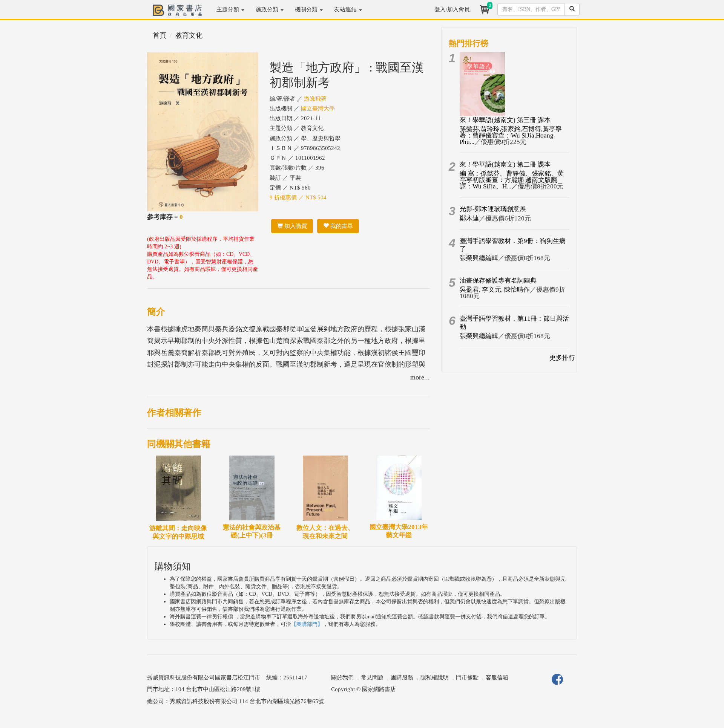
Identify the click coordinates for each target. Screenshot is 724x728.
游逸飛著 (315, 99)
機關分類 (307, 9)
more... (420, 377)
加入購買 (295, 226)
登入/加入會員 (452, 9)
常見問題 (372, 677)
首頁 (159, 35)
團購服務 (402, 677)
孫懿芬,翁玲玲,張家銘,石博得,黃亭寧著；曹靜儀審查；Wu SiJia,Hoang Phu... (511, 135)
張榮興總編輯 (479, 258)
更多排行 (562, 357)
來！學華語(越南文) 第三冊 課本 (505, 120)
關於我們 (342, 677)
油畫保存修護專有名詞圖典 (498, 280)
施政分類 (268, 9)
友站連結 (346, 9)
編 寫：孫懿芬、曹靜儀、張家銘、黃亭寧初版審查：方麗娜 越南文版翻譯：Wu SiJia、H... (512, 180)
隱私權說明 (434, 677)
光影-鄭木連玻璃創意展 (493, 209)
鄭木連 (469, 218)
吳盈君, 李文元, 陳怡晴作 (495, 289)
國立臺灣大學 (318, 109)
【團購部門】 (307, 624)
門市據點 (467, 677)
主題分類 (228, 9)
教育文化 (188, 35)
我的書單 (341, 226)
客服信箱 (497, 677)
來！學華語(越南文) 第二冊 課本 (505, 164)
